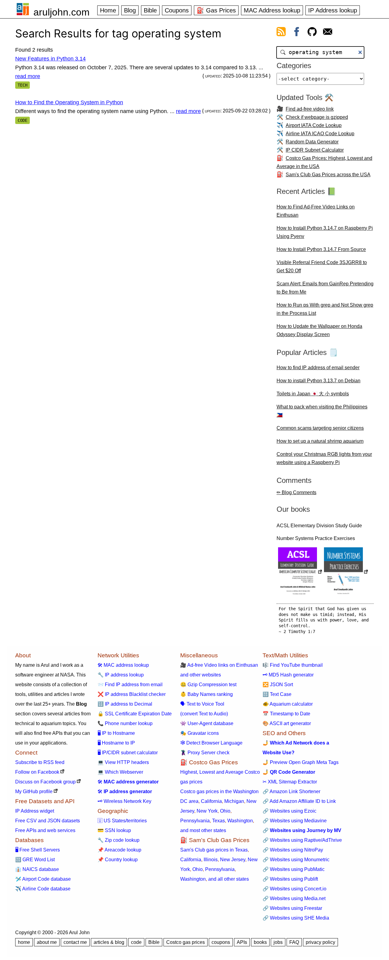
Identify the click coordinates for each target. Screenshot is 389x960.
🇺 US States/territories (122, 820)
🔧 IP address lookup (121, 674)
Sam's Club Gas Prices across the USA (328, 174)
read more (27, 76)
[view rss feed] (281, 33)
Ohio (225, 811)
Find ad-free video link (310, 109)
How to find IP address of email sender (318, 367)
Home (108, 10)
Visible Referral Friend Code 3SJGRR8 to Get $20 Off (322, 266)
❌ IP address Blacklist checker (132, 694)
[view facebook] (296, 33)
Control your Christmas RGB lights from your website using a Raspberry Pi (324, 458)
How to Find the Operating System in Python (69, 102)
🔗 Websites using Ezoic (289, 811)
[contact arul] (327, 33)
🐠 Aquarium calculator (288, 704)
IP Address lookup (332, 10)
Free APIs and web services (45, 830)
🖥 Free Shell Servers (37, 849)
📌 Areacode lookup (119, 849)
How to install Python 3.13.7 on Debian (318, 380)
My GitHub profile (34, 791)
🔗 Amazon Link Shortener (291, 791)
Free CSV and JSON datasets (47, 820)
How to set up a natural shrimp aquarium (320, 441)
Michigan (234, 801)
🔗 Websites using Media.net (294, 898)
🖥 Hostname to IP (116, 742)
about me (47, 942)
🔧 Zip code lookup (118, 840)
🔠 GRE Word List (35, 859)
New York (207, 811)
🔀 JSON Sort (278, 684)
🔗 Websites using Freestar (292, 908)
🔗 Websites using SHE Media (296, 917)
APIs (242, 942)
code (22, 120)
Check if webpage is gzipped (317, 117)
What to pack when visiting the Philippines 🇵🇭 (322, 411)
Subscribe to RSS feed (39, 762)
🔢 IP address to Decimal (125, 704)
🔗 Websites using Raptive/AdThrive (302, 840)
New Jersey (232, 859)
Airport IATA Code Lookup (314, 125)
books (260, 942)
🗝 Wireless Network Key (124, 801)
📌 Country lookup (118, 859)
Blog (130, 10)
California (211, 801)
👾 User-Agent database (206, 723)
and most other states (203, 830)
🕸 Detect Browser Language (211, 742)
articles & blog (109, 942)
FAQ (294, 942)
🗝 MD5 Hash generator (288, 674)
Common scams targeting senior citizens (320, 428)
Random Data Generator (312, 141)
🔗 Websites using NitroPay (293, 849)
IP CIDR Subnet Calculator (315, 150)
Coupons (177, 10)
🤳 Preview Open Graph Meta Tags (301, 762)
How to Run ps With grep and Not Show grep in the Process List (325, 309)
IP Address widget (34, 811)
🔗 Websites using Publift (290, 879)
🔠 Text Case (277, 694)
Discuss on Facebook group (45, 781)
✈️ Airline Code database (43, 888)
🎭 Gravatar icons (199, 733)
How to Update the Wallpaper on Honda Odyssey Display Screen (319, 330)
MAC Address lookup (272, 10)
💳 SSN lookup (114, 830)
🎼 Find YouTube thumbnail (293, 665)
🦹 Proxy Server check (204, 752)
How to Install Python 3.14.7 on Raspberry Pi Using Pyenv (325, 232)
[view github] (312, 33)
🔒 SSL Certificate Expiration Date (135, 713)
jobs (278, 942)
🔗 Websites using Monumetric (296, 859)
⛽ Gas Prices (216, 10)
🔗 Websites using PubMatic (294, 869)
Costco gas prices (185, 942)
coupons (221, 942)
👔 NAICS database (37, 869)
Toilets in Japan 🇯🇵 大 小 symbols (313, 393)
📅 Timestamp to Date (286, 713)
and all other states (228, 879)
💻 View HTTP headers (123, 762)
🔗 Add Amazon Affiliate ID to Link (299, 801)
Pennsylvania (195, 820)
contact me (75, 942)
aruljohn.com (61, 12)
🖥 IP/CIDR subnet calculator (128, 752)
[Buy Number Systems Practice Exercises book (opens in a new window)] (346, 572)
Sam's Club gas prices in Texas (214, 849)
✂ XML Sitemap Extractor (290, 781)
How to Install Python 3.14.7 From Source (321, 249)
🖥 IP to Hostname (116, 733)
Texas (218, 820)
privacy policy (320, 942)
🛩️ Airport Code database (43, 879)
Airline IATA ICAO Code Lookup (320, 133)
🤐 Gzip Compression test (208, 684)
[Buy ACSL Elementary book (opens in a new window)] (300, 572)
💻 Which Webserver (120, 772)
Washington (240, 820)
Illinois (211, 859)
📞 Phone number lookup (125, 723)
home (24, 942)
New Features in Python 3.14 (50, 59)
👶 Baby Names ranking (206, 694)
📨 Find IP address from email (130, 684)
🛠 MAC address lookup (123, 665)
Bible (150, 10)
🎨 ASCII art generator (287, 723)
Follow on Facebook (37, 772)
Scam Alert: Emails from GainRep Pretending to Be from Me (325, 287)
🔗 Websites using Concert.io (294, 888)
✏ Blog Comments (296, 492)
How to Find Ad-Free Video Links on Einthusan (316, 211)
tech (22, 85)
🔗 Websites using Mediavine (295, 820)
